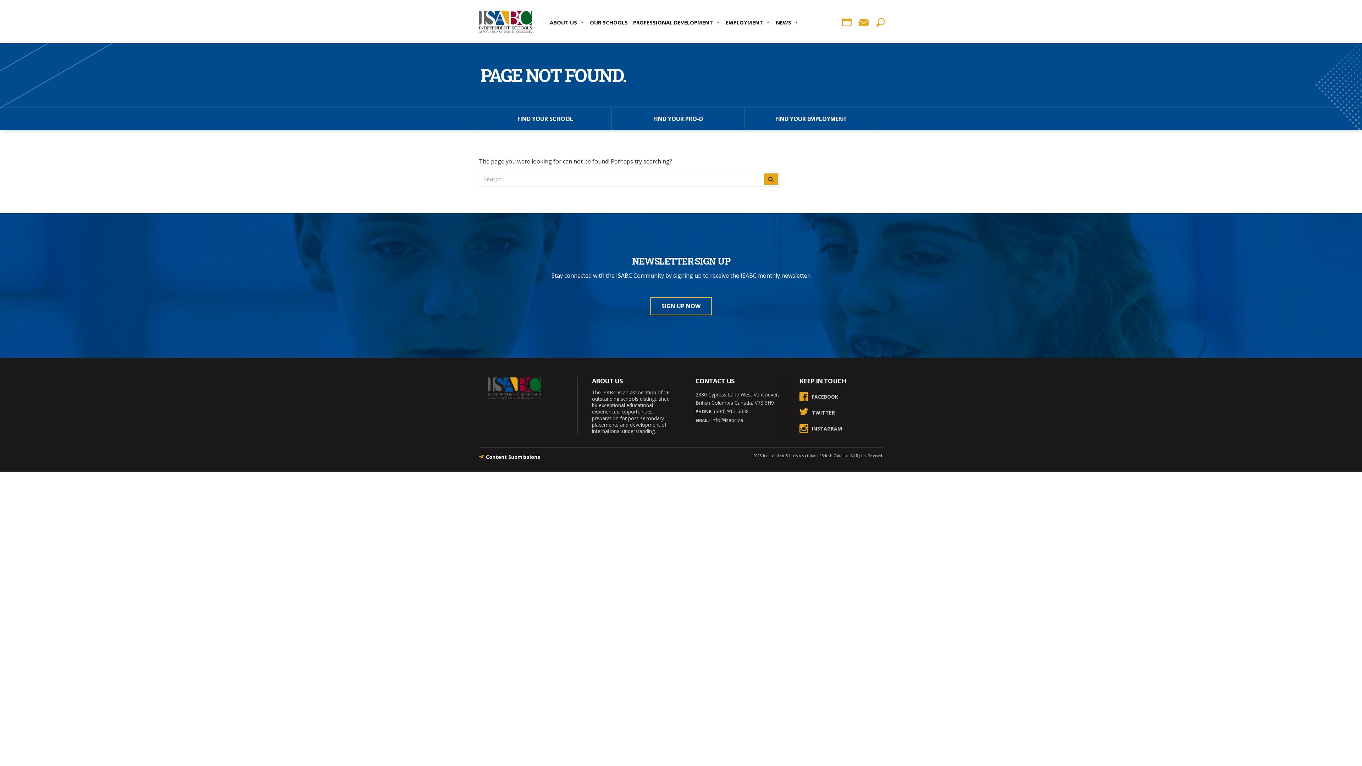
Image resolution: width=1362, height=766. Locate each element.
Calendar (846, 22)
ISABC (505, 22)
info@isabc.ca (726, 420)
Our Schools (609, 22)
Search (880, 22)
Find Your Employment (811, 119)
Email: (703, 420)
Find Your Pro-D (678, 119)
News (783, 22)
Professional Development (673, 22)
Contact (863, 22)
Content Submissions (513, 457)
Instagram (827, 428)
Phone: (704, 412)
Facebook (825, 396)
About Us (563, 22)
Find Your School (545, 119)
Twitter (823, 412)
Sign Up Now (681, 306)
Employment (744, 22)
